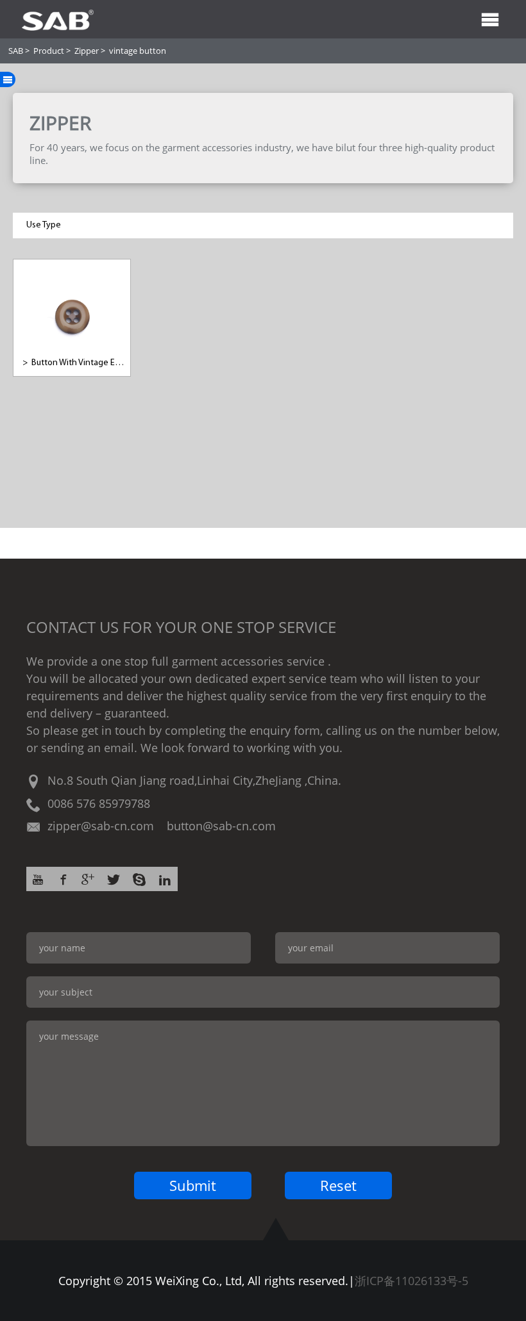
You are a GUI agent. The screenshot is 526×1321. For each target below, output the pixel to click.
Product (48, 50)
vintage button (137, 50)
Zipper (86, 50)
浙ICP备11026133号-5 (411, 1280)
